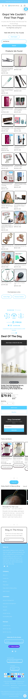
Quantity (3, 401)
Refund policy (13, 683)
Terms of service (6, 685)
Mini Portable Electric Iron (7, 166)
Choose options (6, 467)
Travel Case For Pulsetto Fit (20, 264)
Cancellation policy (15, 687)
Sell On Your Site (7, 632)
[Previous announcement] (2, 1)
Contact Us (5, 578)
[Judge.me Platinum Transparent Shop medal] (7, 316)
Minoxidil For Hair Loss (10, 507)
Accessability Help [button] (7, 616)
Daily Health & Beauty (11, 681)
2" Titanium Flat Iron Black (20, 88)
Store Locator (6, 591)
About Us (5, 575)
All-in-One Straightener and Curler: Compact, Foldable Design (7, 90)
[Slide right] (17, 478)
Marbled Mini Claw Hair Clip (20, 246)
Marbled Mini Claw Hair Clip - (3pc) (7, 246)
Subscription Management (9, 603)
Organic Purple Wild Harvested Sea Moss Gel (6, 458)
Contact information (22, 685)
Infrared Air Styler (18, 166)
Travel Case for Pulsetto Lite (19, 283)
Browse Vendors (19, 296)
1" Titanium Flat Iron (18, 67)
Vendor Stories (6, 613)
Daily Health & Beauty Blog (10, 588)
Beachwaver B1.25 (5, 264)
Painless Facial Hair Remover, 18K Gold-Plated (7, 205)
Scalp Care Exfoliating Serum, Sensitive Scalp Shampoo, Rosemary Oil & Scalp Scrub (12, 387)
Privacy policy (20, 683)
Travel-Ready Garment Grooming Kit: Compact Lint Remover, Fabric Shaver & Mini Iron (7, 226)
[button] (2, 5)
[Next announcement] (25, 1)
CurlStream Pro (4, 146)
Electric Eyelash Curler (6, 282)
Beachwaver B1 (17, 224)
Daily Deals (6, 584)
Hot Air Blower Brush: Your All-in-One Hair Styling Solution (20, 206)
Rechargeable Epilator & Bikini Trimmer (19, 128)
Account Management (8, 600)
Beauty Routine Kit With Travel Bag (6, 185)
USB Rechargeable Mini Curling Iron (19, 147)
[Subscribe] (22, 539)
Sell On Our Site (7, 628)
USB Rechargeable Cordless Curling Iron (20, 185)
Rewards (5, 606)
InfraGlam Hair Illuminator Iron (7, 109)
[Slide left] (10, 478)
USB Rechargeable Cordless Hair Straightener (20, 109)
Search (14, 45)
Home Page (6, 296)
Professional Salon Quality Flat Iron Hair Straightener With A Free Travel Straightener (7, 69)
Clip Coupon (14, 36)
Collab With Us (6, 625)
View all (14, 482)
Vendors (5, 610)
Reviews (5, 581)
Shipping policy (14, 685)
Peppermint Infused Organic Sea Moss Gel (17, 458)
